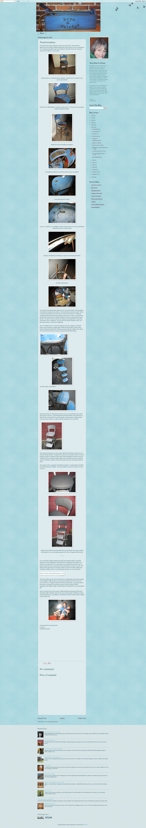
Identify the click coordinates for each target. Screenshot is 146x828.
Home (42, 33)
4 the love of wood (96, 185)
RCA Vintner (47, 765)
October (95, 134)
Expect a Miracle (96, 143)
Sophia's (93, 202)
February (95, 172)
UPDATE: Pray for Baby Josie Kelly (100, 148)
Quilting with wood (49, 803)
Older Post (82, 718)
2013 (92, 127)
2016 (92, 120)
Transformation (96, 140)
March (94, 169)
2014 (92, 125)
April (94, 167)
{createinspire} (95, 207)
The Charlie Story (97, 157)
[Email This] (44, 663)
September (96, 136)
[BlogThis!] (45, 663)
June (94, 162)
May (94, 165)
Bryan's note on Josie (98, 145)
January (95, 174)
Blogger (86, 824)
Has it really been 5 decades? (52, 732)
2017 (92, 118)
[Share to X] (47, 663)
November (96, 131)
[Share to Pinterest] (50, 663)
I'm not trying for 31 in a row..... (98, 154)
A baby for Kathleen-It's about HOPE (54, 782)
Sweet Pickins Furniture (97, 204)
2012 (92, 177)
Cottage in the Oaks (96, 193)
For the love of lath (49, 774)
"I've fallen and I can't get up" (45, 799)
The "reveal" (47, 791)
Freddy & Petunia (96, 196)
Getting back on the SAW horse (52, 757)
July (94, 160)
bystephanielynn (95, 190)
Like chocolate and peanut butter (53, 749)
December (96, 129)
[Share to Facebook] (48, 663)
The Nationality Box (49, 740)
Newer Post (42, 718)
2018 (92, 115)
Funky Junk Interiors (96, 199)
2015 (92, 122)
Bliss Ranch (94, 188)
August (95, 138)
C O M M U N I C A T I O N (99, 151)
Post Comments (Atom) (51, 721)
